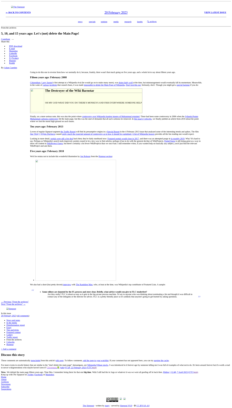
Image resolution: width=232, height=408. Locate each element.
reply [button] (95, 367)
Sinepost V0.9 (126, 406)
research (127, 22)
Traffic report (12, 337)
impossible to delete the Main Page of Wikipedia (104, 85)
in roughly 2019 (177, 138)
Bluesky (12, 61)
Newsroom (5, 384)
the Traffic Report (68, 131)
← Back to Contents (18, 12)
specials (92, 22)
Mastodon (13, 51)
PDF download (15, 46)
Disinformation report (15, 325)
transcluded (35, 360)
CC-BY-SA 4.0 (142, 406)
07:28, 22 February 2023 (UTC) (79, 367)
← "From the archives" (15, 302)
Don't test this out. (133, 85)
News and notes (13, 320)
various (46, 85)
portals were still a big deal (61, 138)
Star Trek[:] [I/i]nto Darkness (42, 134)
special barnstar (183, 85)
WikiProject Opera (55, 143)
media (116, 22)
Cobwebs (10, 342)
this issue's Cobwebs (143, 119)
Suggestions (6, 389)
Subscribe (5, 387)
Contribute (5, 39)
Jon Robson (85, 156)
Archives (5, 382)
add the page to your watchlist (95, 360)
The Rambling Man (84, 284)
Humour (10, 344)
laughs (140, 22)
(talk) (62, 367)
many (107, 406)
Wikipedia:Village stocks (97, 365)
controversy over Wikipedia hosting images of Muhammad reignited (110, 116)
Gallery (9, 335)
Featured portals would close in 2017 (123, 138)
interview (67, 284)
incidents (53, 85)
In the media (11, 323)
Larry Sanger (47, 82)
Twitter (30, 374)
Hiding (166, 372)
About (3, 379)
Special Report (113, 131)
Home (3, 377)
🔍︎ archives (152, 21)
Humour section (105, 156)
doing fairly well (126, 82)
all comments (23, 316)
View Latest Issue (215, 12)
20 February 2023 (8, 316)
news (80, 22)
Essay (8, 327)
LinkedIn (13, 53)
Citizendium (35, 82)
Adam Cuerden (10, 68)
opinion (104, 22)
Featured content (13, 332)
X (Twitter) (14, 58)
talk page (60, 360)
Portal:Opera (169, 141)
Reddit (12, 63)
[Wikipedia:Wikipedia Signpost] (18, 7)
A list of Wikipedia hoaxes (143, 134)
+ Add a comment (8, 349)
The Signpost (88, 406)
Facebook (13, 56)
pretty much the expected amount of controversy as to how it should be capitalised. (97, 134)
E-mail (12, 48)
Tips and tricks (12, 330)
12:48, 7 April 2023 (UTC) (182, 372)
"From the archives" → (13, 304)
